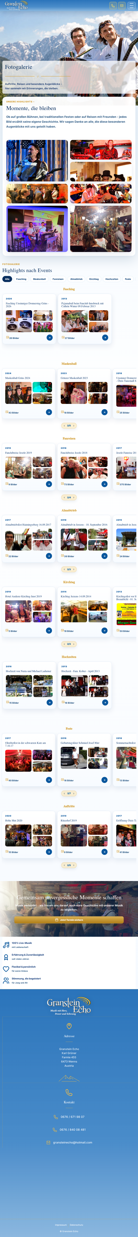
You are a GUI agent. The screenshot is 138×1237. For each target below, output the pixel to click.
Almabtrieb (76, 279)
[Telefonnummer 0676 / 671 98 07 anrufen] (113, 5)
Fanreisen (58, 279)
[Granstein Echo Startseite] (54, 5)
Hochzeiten (112, 279)
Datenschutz (76, 1224)
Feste (128, 279)
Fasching (21, 279)
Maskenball (39, 279)
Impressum (61, 1224)
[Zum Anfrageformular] (122, 5)
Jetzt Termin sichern (71, 920)
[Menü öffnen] (132, 5)
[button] (29, 319)
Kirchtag (94, 279)
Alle (7, 279)
